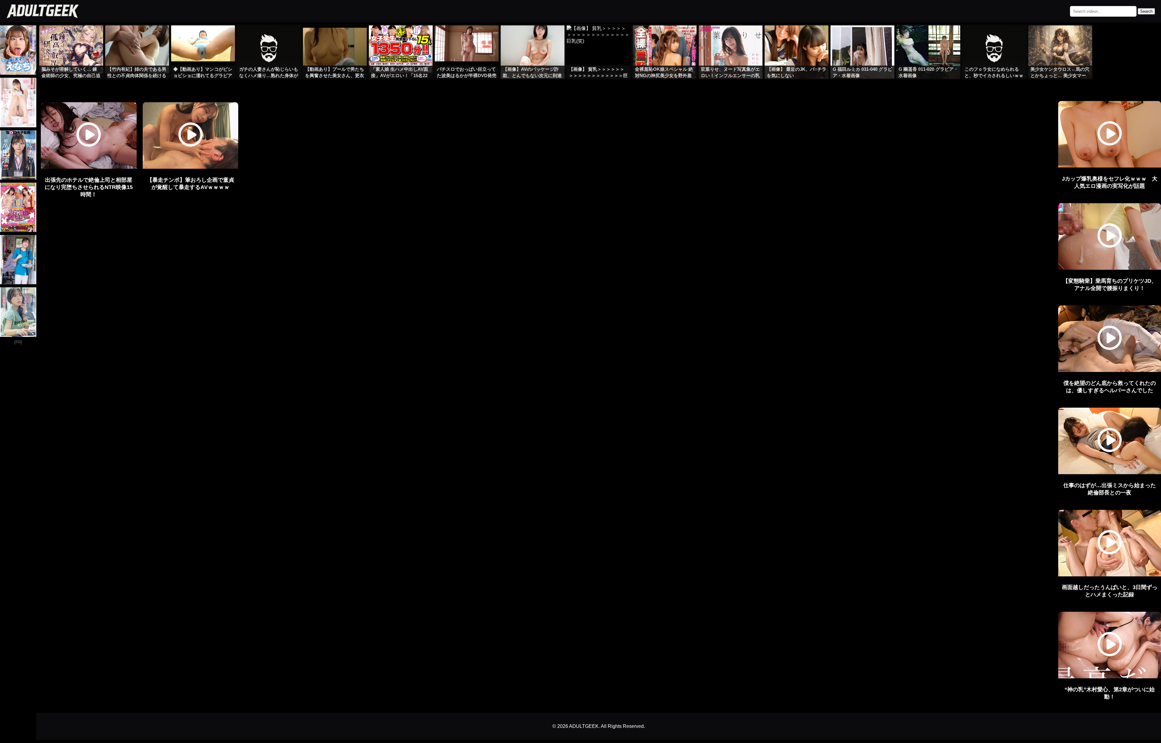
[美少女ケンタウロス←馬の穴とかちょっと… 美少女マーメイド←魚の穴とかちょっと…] (1060, 37)
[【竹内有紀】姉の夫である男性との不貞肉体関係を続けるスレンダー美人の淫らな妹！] (137, 37)
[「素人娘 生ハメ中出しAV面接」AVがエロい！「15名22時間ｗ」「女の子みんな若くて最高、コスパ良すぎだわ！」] (401, 37)
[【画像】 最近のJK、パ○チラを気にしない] (796, 37)
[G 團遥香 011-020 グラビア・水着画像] (928, 37)
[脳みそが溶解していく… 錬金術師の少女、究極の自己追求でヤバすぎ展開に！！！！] (71, 37)
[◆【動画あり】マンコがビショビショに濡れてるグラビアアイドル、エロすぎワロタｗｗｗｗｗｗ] (203, 37)
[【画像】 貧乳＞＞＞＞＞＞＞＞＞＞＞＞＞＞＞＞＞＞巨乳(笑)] (598, 37)
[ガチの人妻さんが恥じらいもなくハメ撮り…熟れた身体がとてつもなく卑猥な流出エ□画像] (269, 37)
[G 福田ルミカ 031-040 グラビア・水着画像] (862, 37)
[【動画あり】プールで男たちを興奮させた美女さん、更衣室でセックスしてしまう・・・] (335, 37)
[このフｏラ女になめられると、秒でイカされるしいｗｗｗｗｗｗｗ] (994, 37)
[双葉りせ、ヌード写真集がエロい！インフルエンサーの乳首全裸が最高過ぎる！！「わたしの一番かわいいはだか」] (731, 37)
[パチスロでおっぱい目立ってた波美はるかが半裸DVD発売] (467, 37)
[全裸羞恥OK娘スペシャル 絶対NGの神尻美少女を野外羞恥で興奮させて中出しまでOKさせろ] (665, 37)
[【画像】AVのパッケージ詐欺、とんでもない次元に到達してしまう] (532, 37)
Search (1146, 11)
